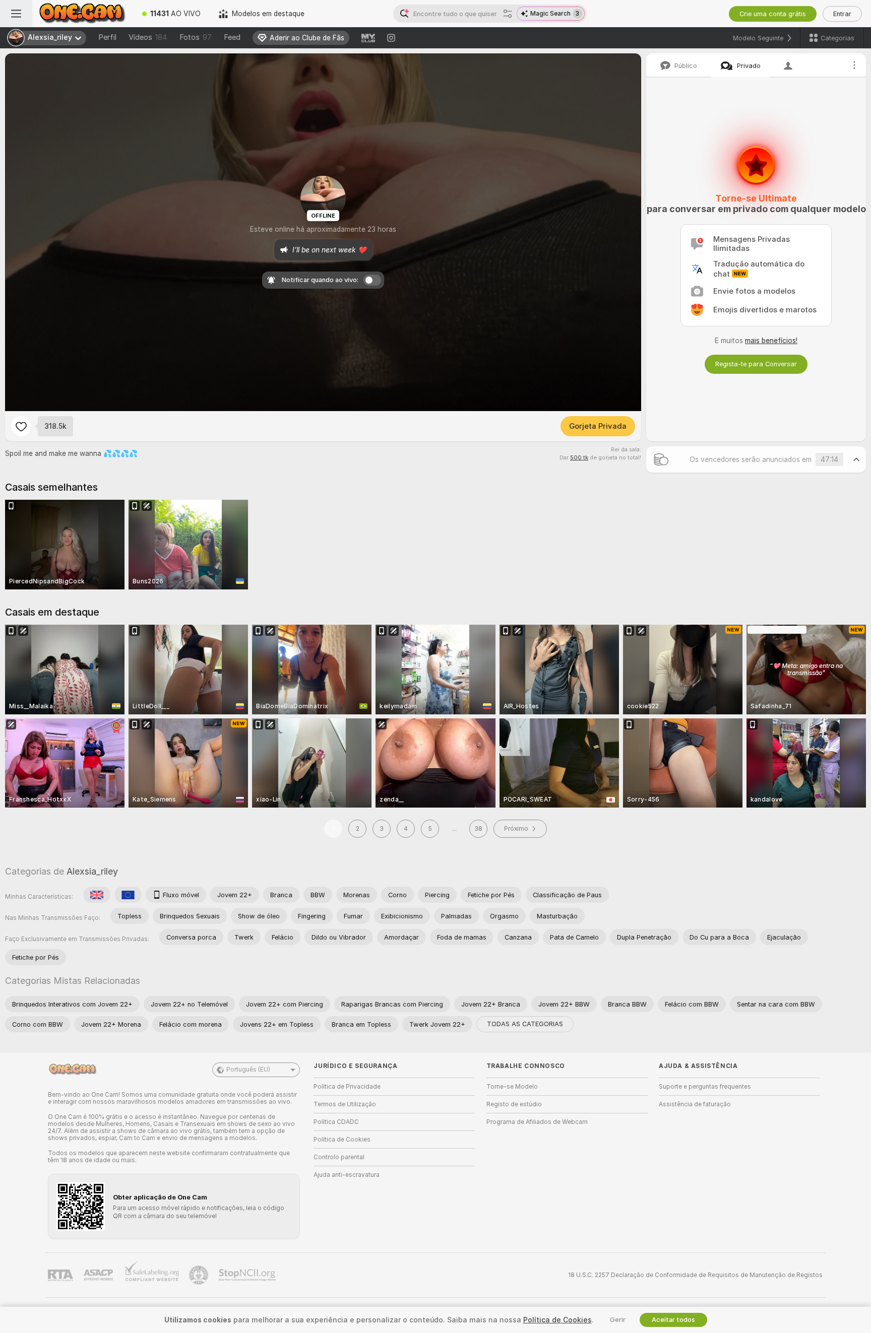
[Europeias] (128, 895)
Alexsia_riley (92, 871)
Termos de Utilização (345, 1104)
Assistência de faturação (695, 1104)
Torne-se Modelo (512, 1086)
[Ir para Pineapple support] (199, 1275)
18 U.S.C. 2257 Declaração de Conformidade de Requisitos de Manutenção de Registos (695, 1275)
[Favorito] (21, 426)
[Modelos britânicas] (96, 895)
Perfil (107, 37)
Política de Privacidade (347, 1086)
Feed (232, 37)
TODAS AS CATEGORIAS (525, 1024)
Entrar (842, 14)
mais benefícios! (771, 341)
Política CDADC (336, 1121)
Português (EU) (248, 1069)
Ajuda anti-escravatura (347, 1174)
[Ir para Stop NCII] (248, 1275)
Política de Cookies (342, 1139)
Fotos (195, 37)
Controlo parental (339, 1157)
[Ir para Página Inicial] (82, 13)
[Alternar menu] (16, 13)
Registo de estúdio (514, 1104)
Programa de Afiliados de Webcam (537, 1121)
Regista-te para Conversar (756, 364)
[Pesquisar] (508, 14)
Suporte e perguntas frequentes (705, 1086)
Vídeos (148, 37)
